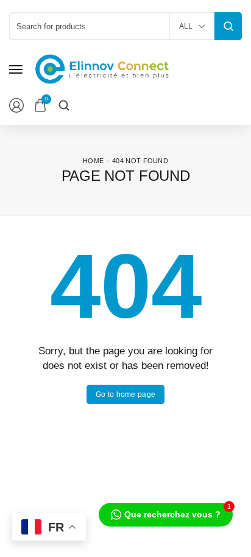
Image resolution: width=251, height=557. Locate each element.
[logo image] (102, 68)
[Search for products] (228, 26)
